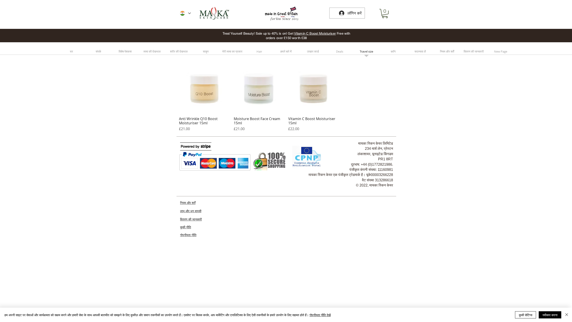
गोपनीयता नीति (188, 235)
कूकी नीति (185, 227)
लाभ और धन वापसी (190, 211)
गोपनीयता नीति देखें (320, 315)
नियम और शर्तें (188, 203)
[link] (384, 13)
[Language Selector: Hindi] (185, 13)
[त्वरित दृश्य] (204, 88)
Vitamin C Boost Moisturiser (315, 33)
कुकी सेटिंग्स (525, 315)
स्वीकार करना (550, 315)
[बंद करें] (566, 314)
